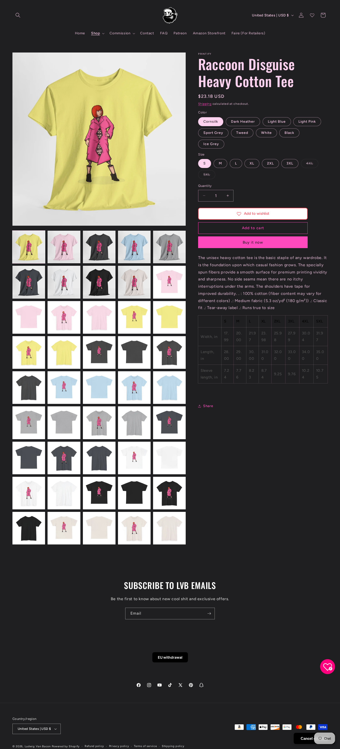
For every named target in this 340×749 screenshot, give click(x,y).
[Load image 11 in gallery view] (28, 317)
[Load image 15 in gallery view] (169, 317)
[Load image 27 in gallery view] (64, 422)
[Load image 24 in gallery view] (134, 387)
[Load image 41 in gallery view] (28, 528)
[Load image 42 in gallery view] (64, 528)
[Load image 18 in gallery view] (99, 352)
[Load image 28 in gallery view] (99, 422)
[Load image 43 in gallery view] (99, 528)
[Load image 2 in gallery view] (64, 247)
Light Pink (307, 121)
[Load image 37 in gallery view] (64, 493)
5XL (209, 175)
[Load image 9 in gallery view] (134, 282)
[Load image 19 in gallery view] (134, 352)
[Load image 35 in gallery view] (169, 458)
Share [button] (208, 406)
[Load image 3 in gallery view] (99, 247)
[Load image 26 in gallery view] (28, 422)
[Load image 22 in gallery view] (64, 387)
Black (289, 133)
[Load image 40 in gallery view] (169, 493)
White (266, 133)
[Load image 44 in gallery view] (134, 528)
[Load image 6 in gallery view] (28, 282)
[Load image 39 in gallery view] (134, 493)
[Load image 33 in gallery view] (99, 458)
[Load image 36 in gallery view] (28, 493)
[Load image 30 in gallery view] (169, 422)
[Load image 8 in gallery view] (99, 282)
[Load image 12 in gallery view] (64, 317)
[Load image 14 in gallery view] (134, 317)
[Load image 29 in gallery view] (134, 422)
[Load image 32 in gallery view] (64, 458)
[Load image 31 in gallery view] (28, 458)
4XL (312, 164)
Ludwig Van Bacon (38, 746)
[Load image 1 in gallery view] (28, 247)
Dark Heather (243, 121)
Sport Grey (213, 133)
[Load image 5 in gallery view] (169, 247)
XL (252, 163)
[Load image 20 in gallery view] (169, 352)
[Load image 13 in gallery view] (99, 317)
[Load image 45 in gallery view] (169, 528)
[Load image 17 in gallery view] (64, 352)
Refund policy (94, 746)
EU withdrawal (170, 657)
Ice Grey (211, 144)
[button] (17, 15)
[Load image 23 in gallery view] (99, 387)
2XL (270, 163)
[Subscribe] (209, 613)
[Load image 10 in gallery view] (169, 282)
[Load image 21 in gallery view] (28, 387)
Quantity (205, 186)
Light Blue (277, 121)
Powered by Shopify (66, 746)
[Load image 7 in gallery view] (64, 282)
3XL (289, 163)
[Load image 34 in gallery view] (134, 458)
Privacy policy (119, 746)
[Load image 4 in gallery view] (134, 247)
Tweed (242, 133)
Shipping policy (173, 746)
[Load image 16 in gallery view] (28, 352)
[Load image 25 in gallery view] (169, 387)
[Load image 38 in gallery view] (99, 493)
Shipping (205, 104)
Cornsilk (210, 121)
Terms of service (145, 746)
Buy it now (253, 242)
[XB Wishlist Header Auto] (312, 15)
